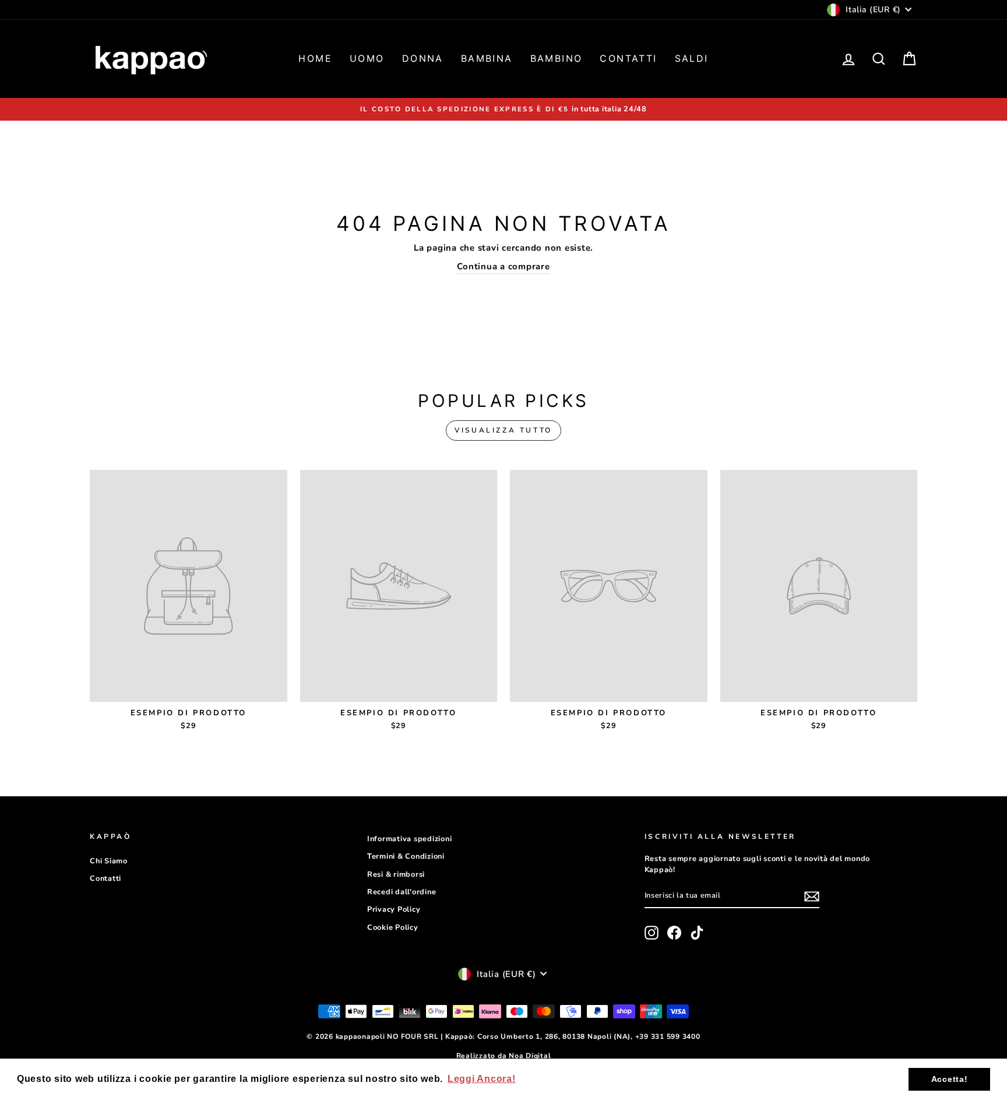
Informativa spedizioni (409, 839)
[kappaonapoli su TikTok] (697, 933)
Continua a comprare (503, 266)
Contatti (628, 58)
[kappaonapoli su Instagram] (652, 933)
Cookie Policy (392, 927)
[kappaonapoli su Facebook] (674, 933)
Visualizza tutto (503, 430)
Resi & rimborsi (396, 874)
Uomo (367, 58)
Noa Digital (530, 1055)
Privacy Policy (394, 909)
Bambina (487, 58)
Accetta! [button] (949, 1079)
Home (315, 58)
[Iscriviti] (811, 897)
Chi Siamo (109, 861)
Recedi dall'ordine (401, 892)
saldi (692, 58)
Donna (422, 58)
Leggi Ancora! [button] (482, 1079)
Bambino (556, 58)
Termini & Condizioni (406, 856)
